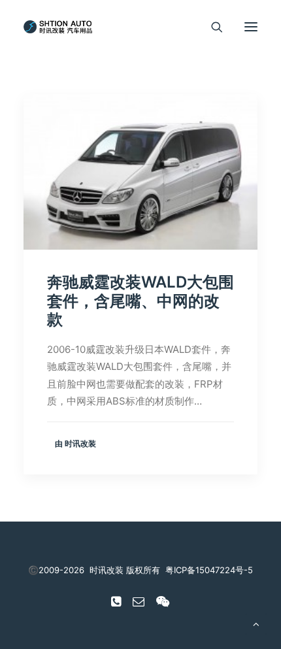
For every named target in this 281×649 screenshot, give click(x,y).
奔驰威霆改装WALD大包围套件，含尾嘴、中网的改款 (140, 301)
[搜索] (211, 27)
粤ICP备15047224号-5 (209, 570)
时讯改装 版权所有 (125, 570)
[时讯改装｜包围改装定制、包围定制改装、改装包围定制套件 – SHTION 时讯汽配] (60, 27)
